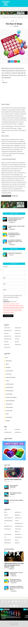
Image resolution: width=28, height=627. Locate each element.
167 (13, 488)
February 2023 (18, 327)
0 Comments (20, 17)
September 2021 (7, 339)
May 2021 (6, 341)
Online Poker (9, 410)
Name (4, 277)
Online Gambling (10, 400)
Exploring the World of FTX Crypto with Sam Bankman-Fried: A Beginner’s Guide (16, 219)
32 (16, 21)
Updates (8, 420)
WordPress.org (18, 432)
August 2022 (17, 330)
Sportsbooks (9, 417)
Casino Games (9, 370)
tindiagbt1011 (12, 222)
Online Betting (9, 390)
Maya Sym (16, 26)
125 (13, 502)
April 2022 (6, 333)
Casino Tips (9, 374)
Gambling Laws (15, 195)
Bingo (7, 364)
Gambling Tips (9, 387)
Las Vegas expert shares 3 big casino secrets (11, 618)
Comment (5, 266)
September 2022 (7, 330)
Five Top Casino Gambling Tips (13, 479)
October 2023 (7, 327)
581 (10, 496)
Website (4, 289)
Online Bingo (9, 394)
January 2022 (18, 333)
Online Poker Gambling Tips (15, 253)
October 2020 (7, 347)
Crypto (7, 380)
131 (13, 496)
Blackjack (8, 367)
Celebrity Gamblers (10, 377)
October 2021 (18, 336)
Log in (5, 429)
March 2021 (6, 344)
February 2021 (18, 344)
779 (10, 488)
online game (9, 404)
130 (13, 21)
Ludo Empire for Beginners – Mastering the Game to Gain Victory (15, 242)
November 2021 (7, 336)
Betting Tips (9, 360)
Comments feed (7, 432)
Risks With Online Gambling (16, 500)
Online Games (9, 407)
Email (4, 284)
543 (10, 502)
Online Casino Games (11, 397)
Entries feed (17, 429)
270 (11, 481)
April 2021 (17, 341)
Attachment (5, 299)
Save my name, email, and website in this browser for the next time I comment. (12, 296)
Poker (7, 414)
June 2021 (17, 339)
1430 (8, 481)
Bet (7, 357)
